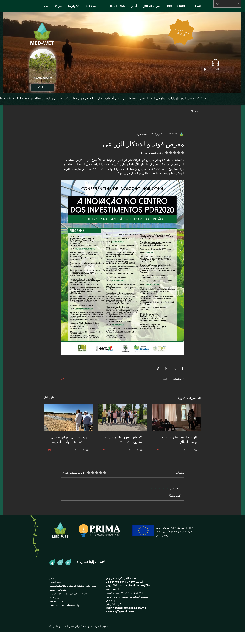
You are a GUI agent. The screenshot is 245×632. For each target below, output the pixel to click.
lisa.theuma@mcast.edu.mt (126, 608)
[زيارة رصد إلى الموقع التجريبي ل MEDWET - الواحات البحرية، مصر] (68, 417)
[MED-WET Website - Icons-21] (61, 562)
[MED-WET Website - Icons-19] (69, 562)
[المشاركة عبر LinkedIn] (166, 368)
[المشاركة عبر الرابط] (158, 368)
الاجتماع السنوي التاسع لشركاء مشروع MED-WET (124, 439)
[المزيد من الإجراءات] (63, 134)
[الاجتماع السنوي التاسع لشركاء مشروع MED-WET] (122, 417)
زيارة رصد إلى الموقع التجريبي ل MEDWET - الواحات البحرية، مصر (70, 439)
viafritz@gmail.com (120, 611)
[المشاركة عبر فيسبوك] (182, 368)
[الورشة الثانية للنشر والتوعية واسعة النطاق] (176, 417)
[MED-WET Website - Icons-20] (53, 562)
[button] (51, 79)
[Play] (205, 69)
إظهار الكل (49, 397)
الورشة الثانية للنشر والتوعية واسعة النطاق (179, 439)
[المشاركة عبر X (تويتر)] (174, 368)
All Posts (196, 111)
